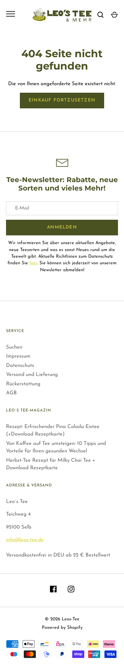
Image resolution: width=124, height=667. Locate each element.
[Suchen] (100, 14)
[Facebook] (53, 590)
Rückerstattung (23, 383)
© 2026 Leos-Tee (62, 619)
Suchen (14, 347)
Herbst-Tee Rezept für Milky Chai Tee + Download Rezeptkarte (50, 464)
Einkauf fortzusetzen (62, 100)
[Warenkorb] (114, 14)
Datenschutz (20, 365)
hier (33, 263)
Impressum (18, 356)
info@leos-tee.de (25, 539)
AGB (11, 393)
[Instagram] (71, 590)
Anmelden (62, 227)
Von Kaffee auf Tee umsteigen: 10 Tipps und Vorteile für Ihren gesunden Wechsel (56, 447)
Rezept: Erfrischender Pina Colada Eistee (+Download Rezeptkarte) (52, 430)
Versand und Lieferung (32, 374)
